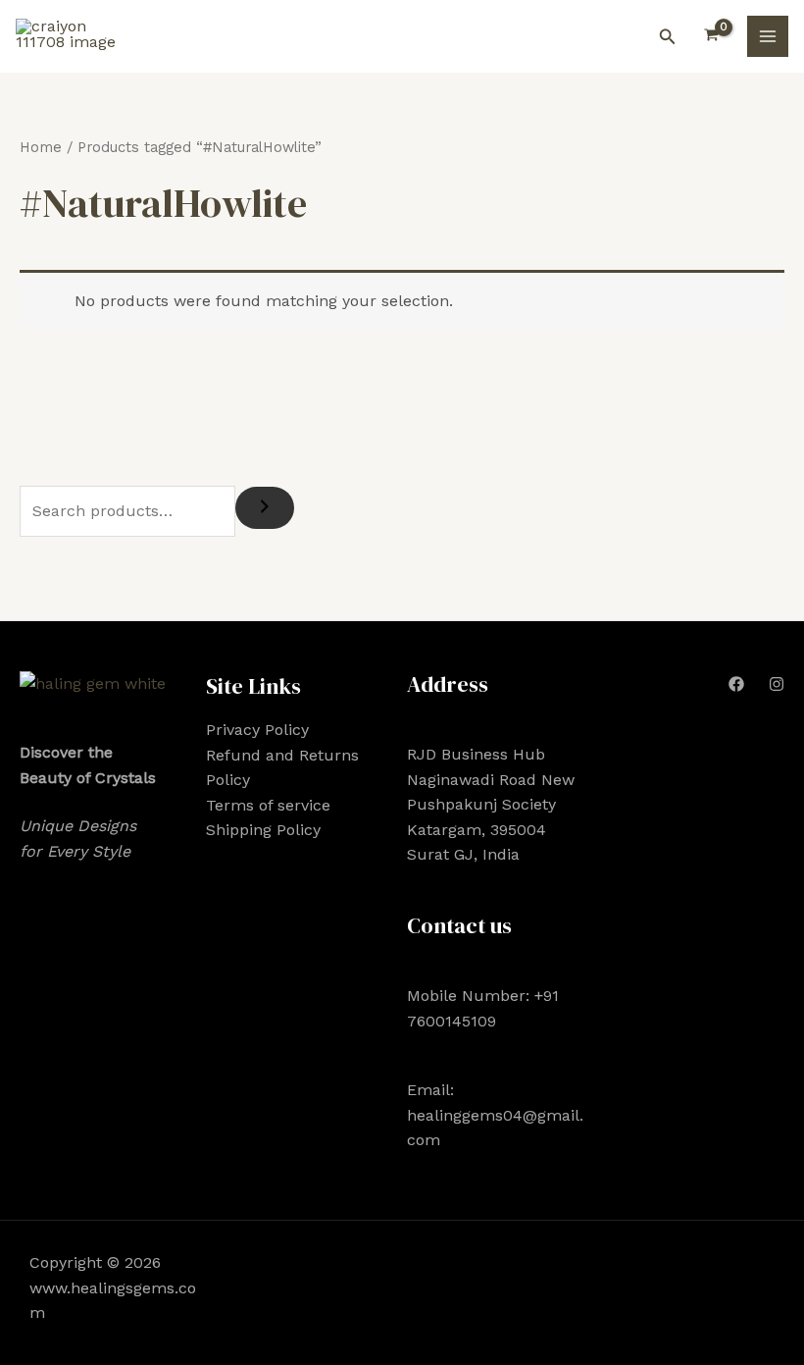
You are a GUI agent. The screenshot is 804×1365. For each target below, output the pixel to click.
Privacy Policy (257, 729)
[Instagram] (776, 684)
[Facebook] (736, 684)
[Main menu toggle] (767, 36)
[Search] (264, 508)
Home (41, 147)
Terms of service (268, 805)
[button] (668, 37)
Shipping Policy (263, 829)
